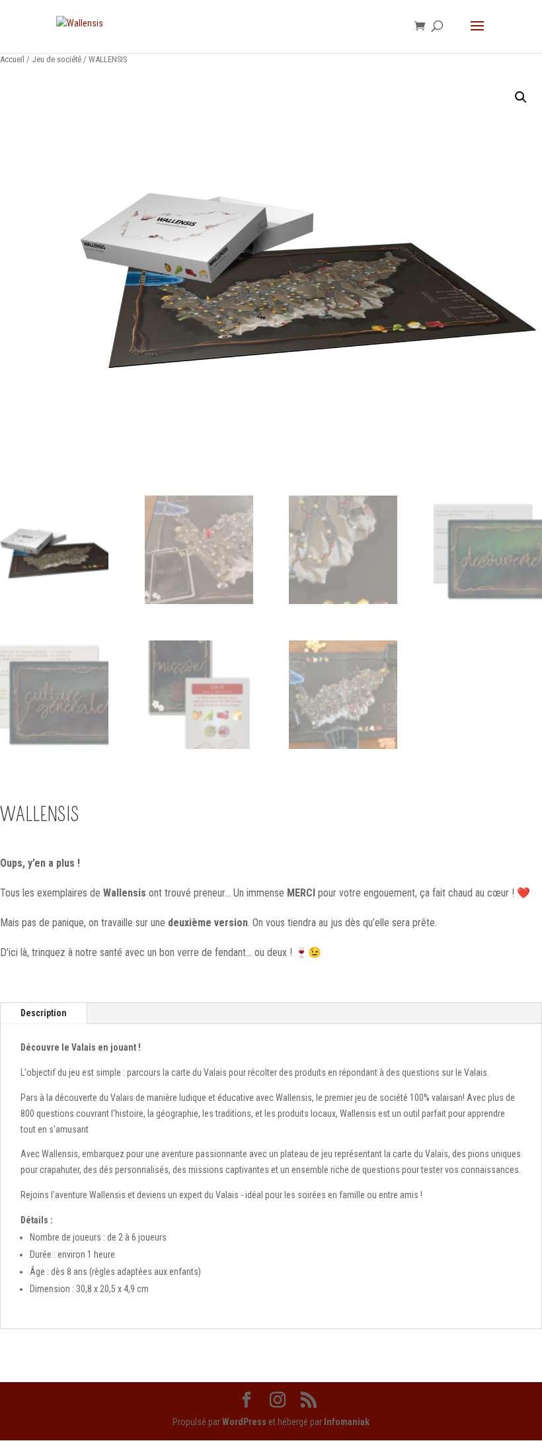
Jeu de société (56, 59)
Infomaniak (346, 1422)
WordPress (244, 1422)
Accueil (12, 59)
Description (43, 1013)
